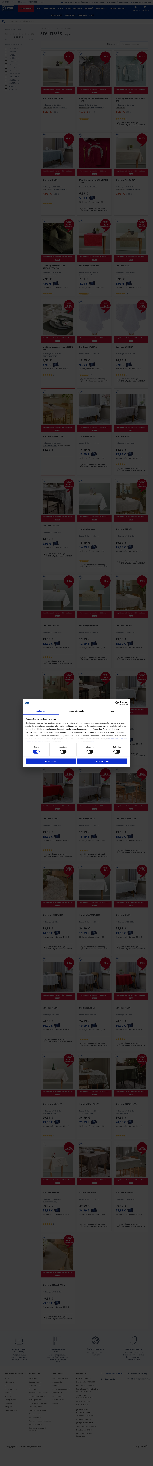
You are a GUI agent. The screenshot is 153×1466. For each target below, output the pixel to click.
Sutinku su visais (102, 761)
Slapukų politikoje (35, 742)
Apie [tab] (112, 711)
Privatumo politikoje (118, 738)
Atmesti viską (50, 761)
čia (92, 742)
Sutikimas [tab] (40, 711)
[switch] (63, 752)
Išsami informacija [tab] (76, 711)
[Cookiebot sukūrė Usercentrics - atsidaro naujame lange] (117, 703)
